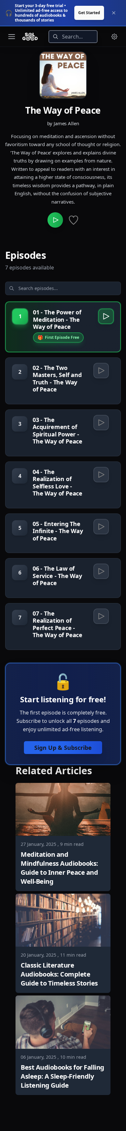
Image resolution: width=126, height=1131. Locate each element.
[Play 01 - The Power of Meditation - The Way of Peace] (106, 316)
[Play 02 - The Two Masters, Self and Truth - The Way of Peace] (101, 370)
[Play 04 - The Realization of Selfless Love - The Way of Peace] (101, 474)
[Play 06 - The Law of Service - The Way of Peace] (101, 571)
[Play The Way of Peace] (55, 220)
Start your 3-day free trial (39, 5)
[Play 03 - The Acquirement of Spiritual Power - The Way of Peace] (101, 422)
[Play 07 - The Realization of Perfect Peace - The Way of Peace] (101, 616)
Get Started (89, 12)
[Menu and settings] (114, 36)
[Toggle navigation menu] (11, 36)
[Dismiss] (114, 13)
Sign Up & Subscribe (63, 747)
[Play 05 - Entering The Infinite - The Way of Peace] (101, 526)
